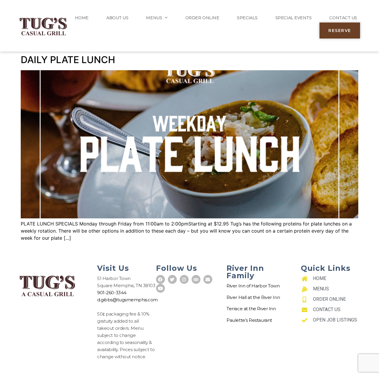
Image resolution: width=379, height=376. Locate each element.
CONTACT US (343, 17)
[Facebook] (160, 279)
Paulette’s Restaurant (249, 320)
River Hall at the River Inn (253, 297)
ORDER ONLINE (202, 17)
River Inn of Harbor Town (253, 286)
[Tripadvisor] (196, 279)
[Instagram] (184, 279)
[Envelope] (207, 279)
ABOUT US (117, 17)
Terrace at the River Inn (251, 308)
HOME (82, 17)
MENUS (154, 17)
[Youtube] (160, 288)
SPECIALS (247, 17)
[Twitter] (172, 279)
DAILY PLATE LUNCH (68, 59)
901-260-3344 (111, 292)
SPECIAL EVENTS (293, 17)
